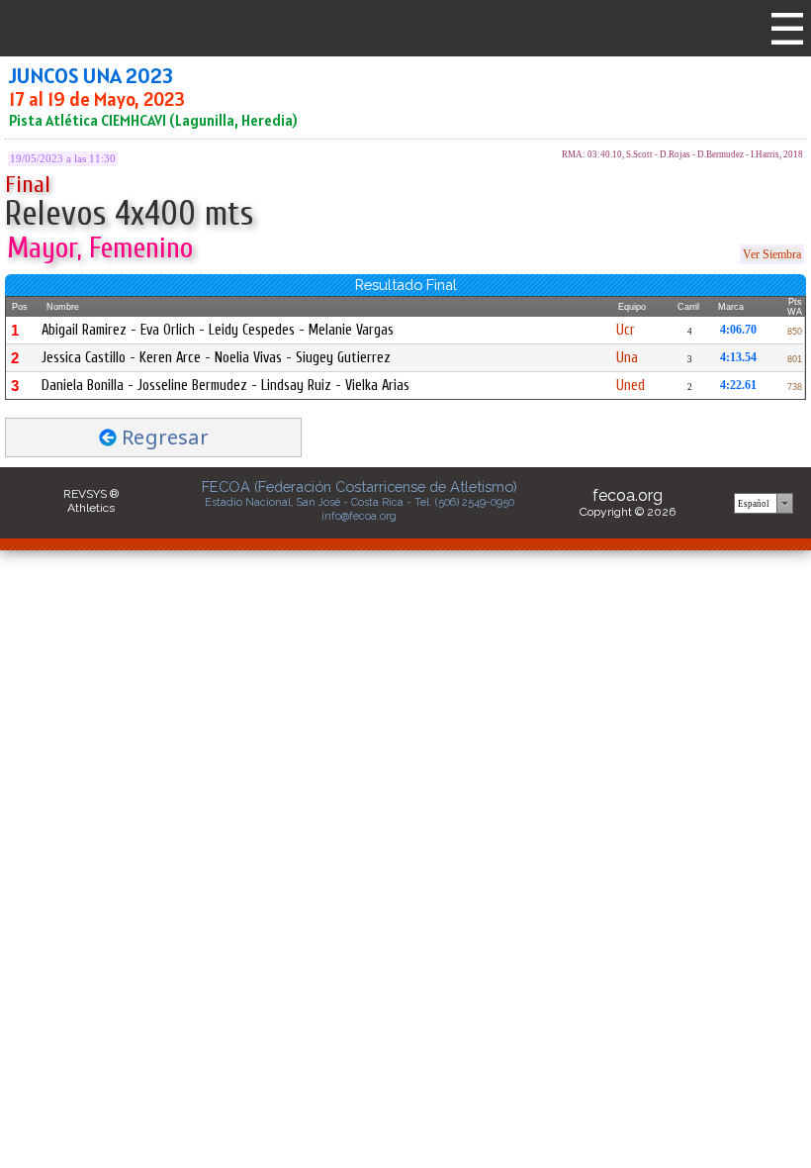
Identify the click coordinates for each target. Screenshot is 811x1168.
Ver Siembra (772, 254)
